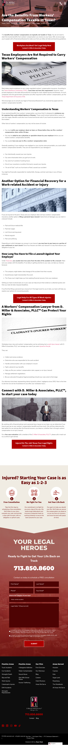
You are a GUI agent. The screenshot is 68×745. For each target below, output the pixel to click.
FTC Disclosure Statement (51, 736)
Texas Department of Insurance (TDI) (13, 97)
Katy (54, 674)
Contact (31, 718)
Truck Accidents (7, 667)
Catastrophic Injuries (8, 684)
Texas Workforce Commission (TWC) (15, 90)
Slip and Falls (6, 678)
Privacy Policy (30, 738)
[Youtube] (15, 725)
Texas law (9, 261)
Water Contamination (25, 671)
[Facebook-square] (3, 725)
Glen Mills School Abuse (24, 678)
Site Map (28, 736)
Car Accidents (6, 671)
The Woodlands (58, 684)
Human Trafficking (24, 683)
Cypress (55, 671)
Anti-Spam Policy (37, 736)
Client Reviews (40, 681)
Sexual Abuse (23, 674)
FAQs (8, 23)
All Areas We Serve (59, 688)
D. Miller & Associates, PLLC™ (41, 435)
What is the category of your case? (22, 595)
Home (3, 23)
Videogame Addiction (25, 667)
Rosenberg (56, 681)
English (53, 743)
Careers (38, 678)
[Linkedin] (7, 725)
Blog (37, 718)
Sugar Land (56, 678)
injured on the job (44, 346)
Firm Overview (40, 667)
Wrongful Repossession (6, 692)
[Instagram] (11, 725)
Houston (55, 667)
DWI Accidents (6, 688)
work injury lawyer (54, 344)
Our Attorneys (40, 671)
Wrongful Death (7, 674)
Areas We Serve (41, 684)
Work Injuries (6, 681)
